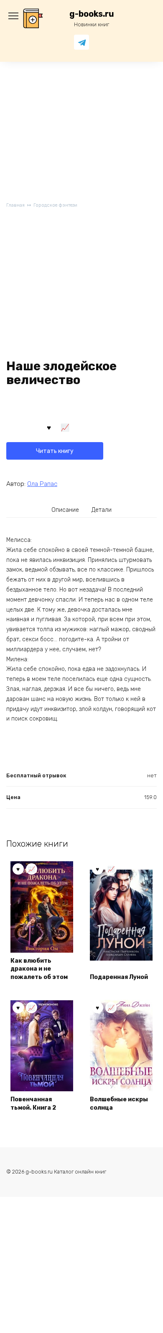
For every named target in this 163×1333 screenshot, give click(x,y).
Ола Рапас (42, 484)
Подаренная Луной (119, 977)
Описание (65, 509)
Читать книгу (55, 451)
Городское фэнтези (55, 205)
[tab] (66, 510)
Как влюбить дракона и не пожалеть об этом (39, 969)
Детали (102, 509)
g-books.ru (91, 14)
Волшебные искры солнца (119, 1103)
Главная (15, 205)
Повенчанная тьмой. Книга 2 (33, 1103)
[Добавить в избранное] (49, 427)
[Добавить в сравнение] (65, 427)
